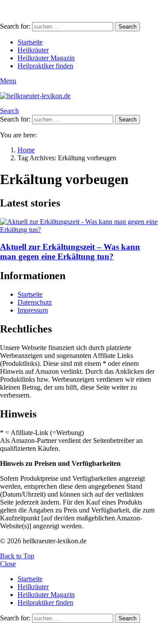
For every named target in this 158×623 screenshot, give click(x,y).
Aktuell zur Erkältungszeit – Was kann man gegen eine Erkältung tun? (70, 251)
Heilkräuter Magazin (46, 58)
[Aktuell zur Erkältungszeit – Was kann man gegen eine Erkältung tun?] (79, 226)
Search (127, 26)
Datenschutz (35, 302)
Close (8, 564)
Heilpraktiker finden (45, 66)
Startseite (30, 42)
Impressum (33, 310)
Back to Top (17, 556)
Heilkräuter (33, 50)
